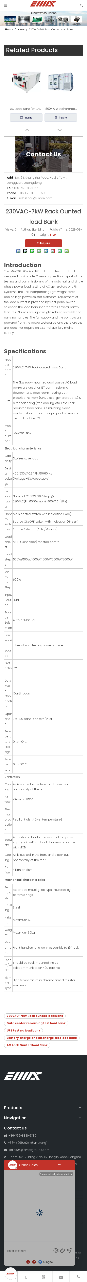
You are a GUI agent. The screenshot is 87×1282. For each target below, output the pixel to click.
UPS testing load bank (23, 1030)
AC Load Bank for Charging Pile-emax (26, 109)
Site (53, 235)
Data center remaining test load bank (36, 1023)
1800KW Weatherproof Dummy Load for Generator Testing (61, 109)
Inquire (28, 117)
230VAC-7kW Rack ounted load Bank (35, 1016)
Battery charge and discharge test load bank (42, 1038)
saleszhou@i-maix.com (35, 198)
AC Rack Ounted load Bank (27, 1045)
